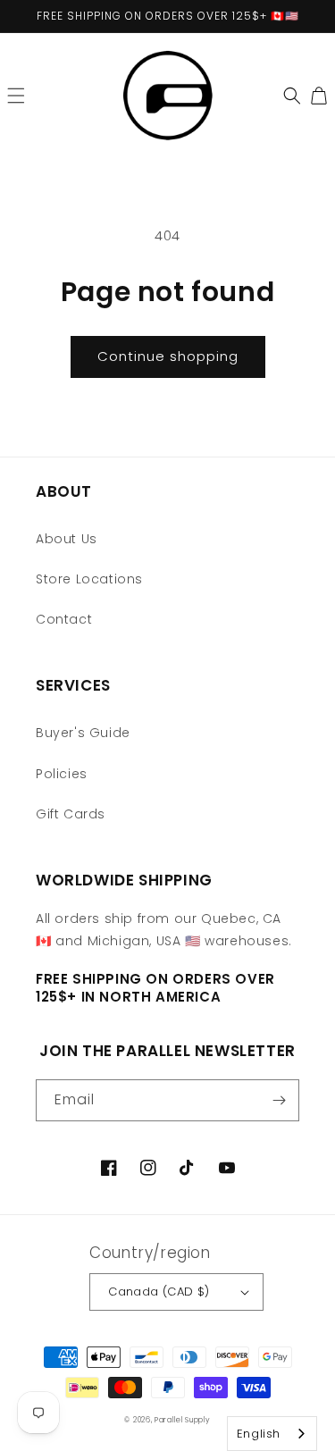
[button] (16, 95)
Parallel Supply (183, 1419)
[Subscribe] (278, 1100)
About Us (66, 539)
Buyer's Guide (83, 733)
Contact (64, 619)
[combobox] (272, 1433)
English (259, 1433)
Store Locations (89, 579)
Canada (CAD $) (159, 1291)
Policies (62, 774)
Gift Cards (70, 814)
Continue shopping (168, 356)
